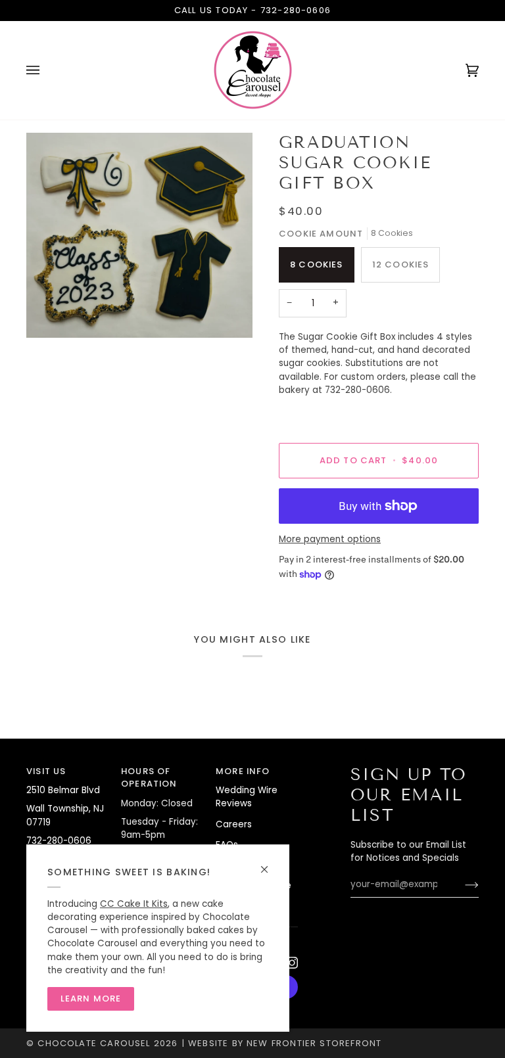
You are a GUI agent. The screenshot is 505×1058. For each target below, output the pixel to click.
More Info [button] (243, 771)
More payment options (330, 539)
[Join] (461, 884)
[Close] (270, 863)
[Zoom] (139, 235)
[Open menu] (46, 70)
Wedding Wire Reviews (246, 797)
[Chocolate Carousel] (252, 70)
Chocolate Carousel (93, 1043)
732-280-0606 (295, 10)
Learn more (91, 998)
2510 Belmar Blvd (63, 790)
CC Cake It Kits (134, 904)
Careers (234, 824)
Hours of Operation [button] (149, 778)
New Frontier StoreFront (314, 1043)
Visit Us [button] (46, 771)
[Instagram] (292, 963)
